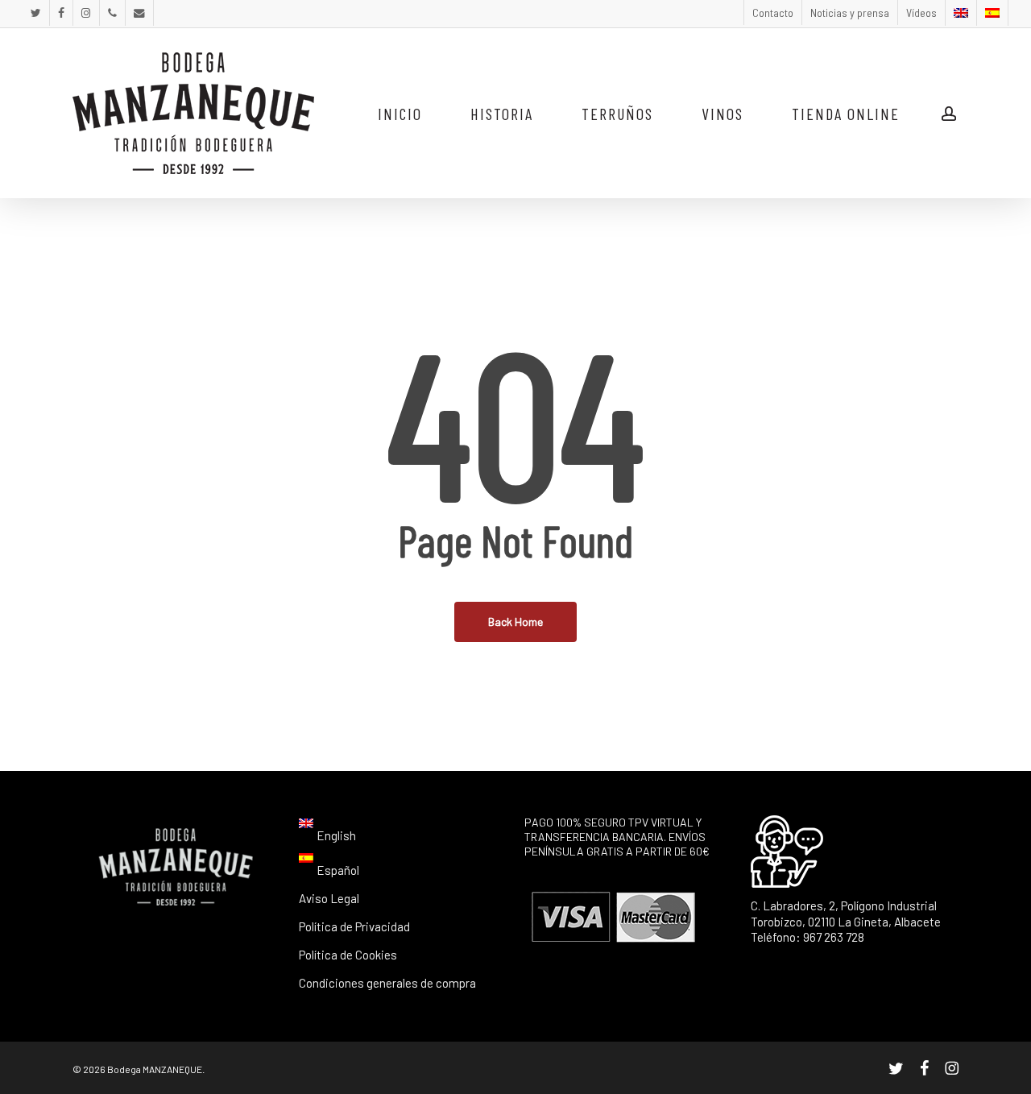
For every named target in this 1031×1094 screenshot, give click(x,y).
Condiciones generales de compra (387, 983)
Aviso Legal (329, 898)
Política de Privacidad (354, 926)
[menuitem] (960, 13)
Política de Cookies (348, 954)
